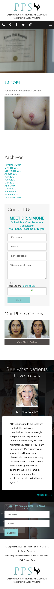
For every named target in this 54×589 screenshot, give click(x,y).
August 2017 (10, 173)
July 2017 (9, 176)
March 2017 (10, 188)
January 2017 (11, 194)
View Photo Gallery (27, 342)
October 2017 (11, 167)
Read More (46, 494)
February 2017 (11, 191)
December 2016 (12, 197)
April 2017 (9, 185)
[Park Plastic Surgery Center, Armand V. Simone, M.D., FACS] (27, 10)
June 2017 (9, 179)
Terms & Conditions (39, 555)
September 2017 (12, 170)
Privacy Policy (22, 555)
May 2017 (9, 182)
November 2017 (12, 164)
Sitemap (11, 555)
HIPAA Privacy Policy (27, 560)
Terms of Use (29, 285)
